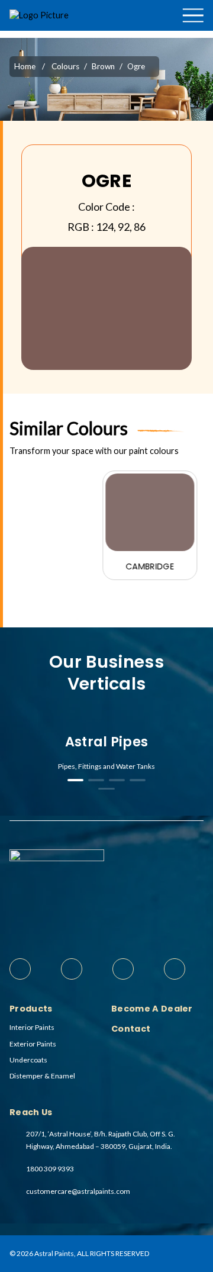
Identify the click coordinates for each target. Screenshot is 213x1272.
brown (103, 66)
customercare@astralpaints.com (78, 1191)
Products (183, 34)
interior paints (31, 1027)
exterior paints (32, 1043)
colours (65, 66)
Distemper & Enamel (42, 1075)
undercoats (28, 1059)
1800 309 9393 (50, 1168)
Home (25, 66)
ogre (136, 66)
